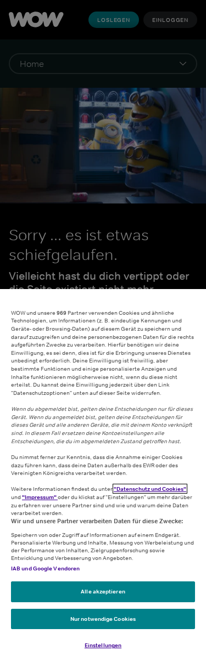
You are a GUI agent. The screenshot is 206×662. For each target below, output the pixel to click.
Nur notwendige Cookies (103, 619)
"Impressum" (40, 497)
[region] (103, 475)
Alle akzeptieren (103, 591)
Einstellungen (103, 645)
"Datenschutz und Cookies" (150, 489)
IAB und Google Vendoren (45, 568)
